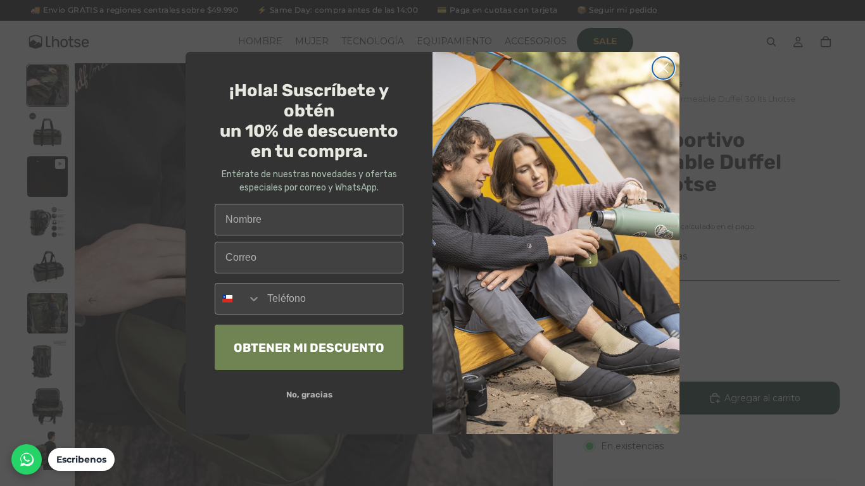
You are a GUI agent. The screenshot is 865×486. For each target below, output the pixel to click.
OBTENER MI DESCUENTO (309, 347)
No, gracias (309, 394)
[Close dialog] (663, 68)
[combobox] (238, 299)
